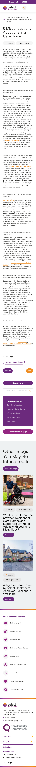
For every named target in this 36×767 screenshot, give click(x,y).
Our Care (6, 736)
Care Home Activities (14, 405)
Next (29, 371)
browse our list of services (12, 344)
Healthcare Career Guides (16, 17)
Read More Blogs (11, 469)
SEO (16, 763)
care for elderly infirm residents (20, 166)
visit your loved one (12, 140)
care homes (22, 342)
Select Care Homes (13, 417)
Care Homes (8, 742)
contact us (27, 344)
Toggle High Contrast (13, 757)
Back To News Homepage (18, 432)
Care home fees (8, 200)
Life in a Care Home (13, 413)
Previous (8, 371)
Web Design (7, 763)
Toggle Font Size (11, 754)
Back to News (18, 383)
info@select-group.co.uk (12, 721)
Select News (11, 421)
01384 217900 (18, 2)
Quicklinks (7, 747)
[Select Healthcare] (10, 8)
